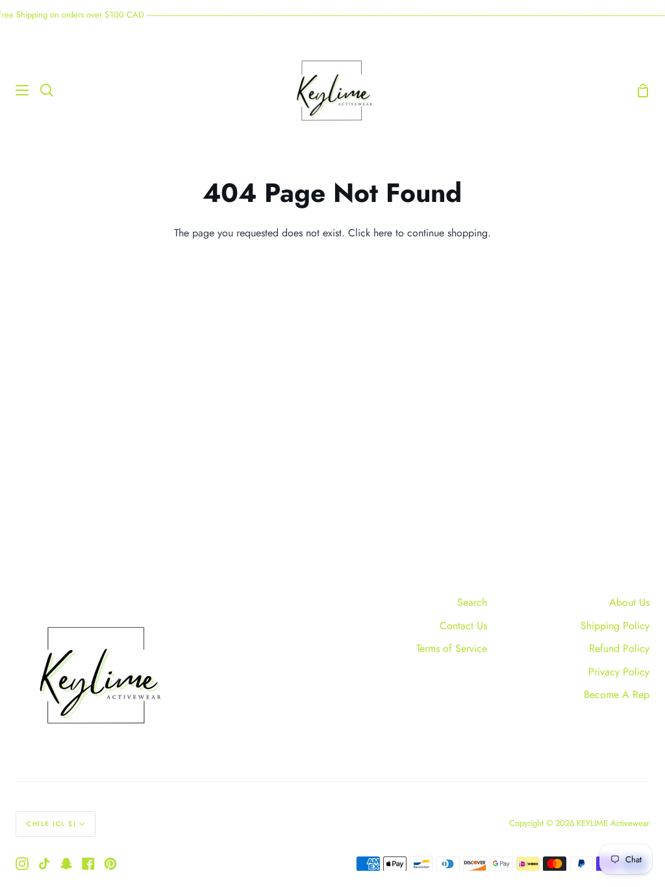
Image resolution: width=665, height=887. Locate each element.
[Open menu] (15, 90)
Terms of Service (451, 648)
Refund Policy (619, 648)
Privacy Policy (618, 671)
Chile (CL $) (51, 824)
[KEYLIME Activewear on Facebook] (88, 863)
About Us (629, 602)
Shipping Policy (615, 625)
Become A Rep (616, 694)
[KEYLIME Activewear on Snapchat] (66, 863)
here (382, 232)
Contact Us (463, 625)
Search (472, 602)
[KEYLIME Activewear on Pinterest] (110, 863)
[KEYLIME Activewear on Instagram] (22, 863)
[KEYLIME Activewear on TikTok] (44, 863)
